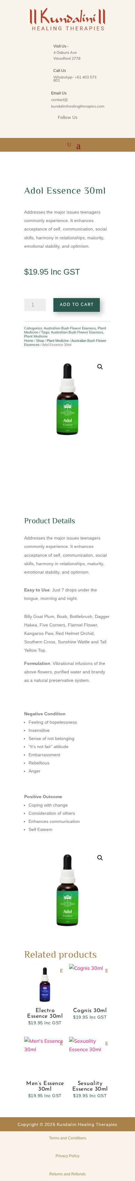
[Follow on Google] (76, 128)
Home (28, 340)
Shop (40, 340)
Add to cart (77, 304)
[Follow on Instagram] (59, 128)
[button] (100, 367)
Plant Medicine (58, 340)
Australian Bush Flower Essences (70, 328)
